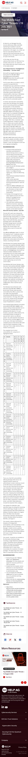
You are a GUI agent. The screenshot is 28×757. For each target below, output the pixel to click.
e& (6, 753)
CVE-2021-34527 (15, 74)
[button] (14, 8)
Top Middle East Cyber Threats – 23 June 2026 (14, 626)
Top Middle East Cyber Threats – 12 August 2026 (12, 613)
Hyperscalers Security (9, 726)
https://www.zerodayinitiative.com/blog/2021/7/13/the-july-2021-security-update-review (15, 595)
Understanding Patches (12, 161)
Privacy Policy (22, 747)
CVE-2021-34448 (14, 306)
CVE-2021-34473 (4, 367)
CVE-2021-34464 (4, 387)
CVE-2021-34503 (4, 418)
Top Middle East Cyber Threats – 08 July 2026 (12, 621)
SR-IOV (12, 295)
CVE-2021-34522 (4, 397)
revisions (15, 251)
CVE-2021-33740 (4, 460)
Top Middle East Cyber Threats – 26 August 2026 (12, 608)
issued (12, 73)
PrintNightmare (12, 250)
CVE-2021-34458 (15, 288)
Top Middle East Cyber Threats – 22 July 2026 (14, 617)
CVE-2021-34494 (20, 266)
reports (22, 255)
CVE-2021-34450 (4, 440)
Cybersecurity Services (9, 712)
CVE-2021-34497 (4, 470)
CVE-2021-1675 (7, 131)
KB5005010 (6, 78)
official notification (16, 186)
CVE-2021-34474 (4, 377)
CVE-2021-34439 (4, 407)
